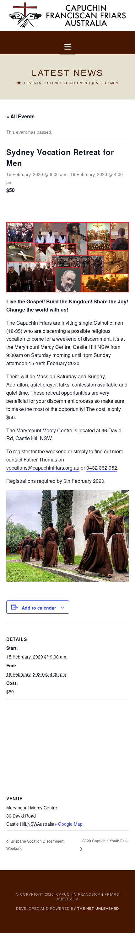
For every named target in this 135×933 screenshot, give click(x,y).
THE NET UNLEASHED (98, 908)
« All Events (20, 116)
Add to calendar (39, 608)
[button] (68, 47)
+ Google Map (68, 824)
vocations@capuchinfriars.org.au (42, 467)
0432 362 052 (101, 467)
